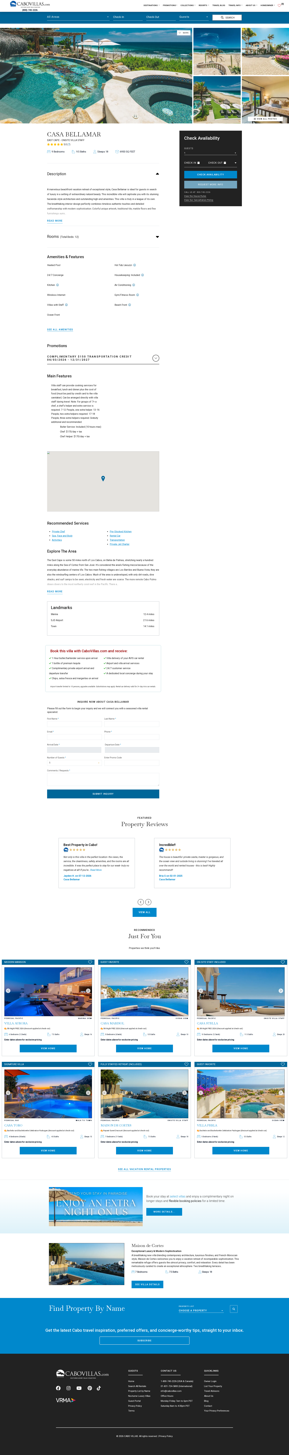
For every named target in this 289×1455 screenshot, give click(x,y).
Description (56, 174)
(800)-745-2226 (29, 10)
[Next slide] (148, 902)
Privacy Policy (166, 1436)
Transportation (117, 540)
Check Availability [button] (210, 174)
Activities (57, 540)
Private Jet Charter (119, 544)
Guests (188, 148)
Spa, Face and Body (62, 535)
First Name (53, 719)
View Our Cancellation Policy (198, 200)
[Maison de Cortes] (144, 1093)
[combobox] (78, 17)
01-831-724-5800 (169, 1386)
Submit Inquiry (103, 794)
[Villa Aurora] (48, 991)
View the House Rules (195, 196)
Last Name (110, 719)
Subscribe (144, 1340)
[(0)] (279, 4)
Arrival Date (53, 744)
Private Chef (58, 531)
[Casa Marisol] (144, 991)
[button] (52, 1263)
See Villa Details (147, 1284)
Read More (55, 220)
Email (50, 732)
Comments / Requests (58, 770)
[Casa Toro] (48, 1093)
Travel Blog (218, 5)
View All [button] (145, 912)
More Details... (164, 1211)
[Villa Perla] (241, 1093)
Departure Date (113, 744)
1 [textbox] (185, 153)
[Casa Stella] (241, 991)
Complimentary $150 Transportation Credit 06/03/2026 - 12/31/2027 (89, 358)
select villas (177, 1196)
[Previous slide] (141, 902)
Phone (108, 732)
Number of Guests (56, 757)
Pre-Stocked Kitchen (121, 531)
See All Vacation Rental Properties (144, 1169)
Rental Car (115, 535)
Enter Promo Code (113, 757)
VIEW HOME (48, 1048)
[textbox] (78, 17)
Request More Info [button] (210, 184)
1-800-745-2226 (169, 1381)
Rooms (63, 236)
